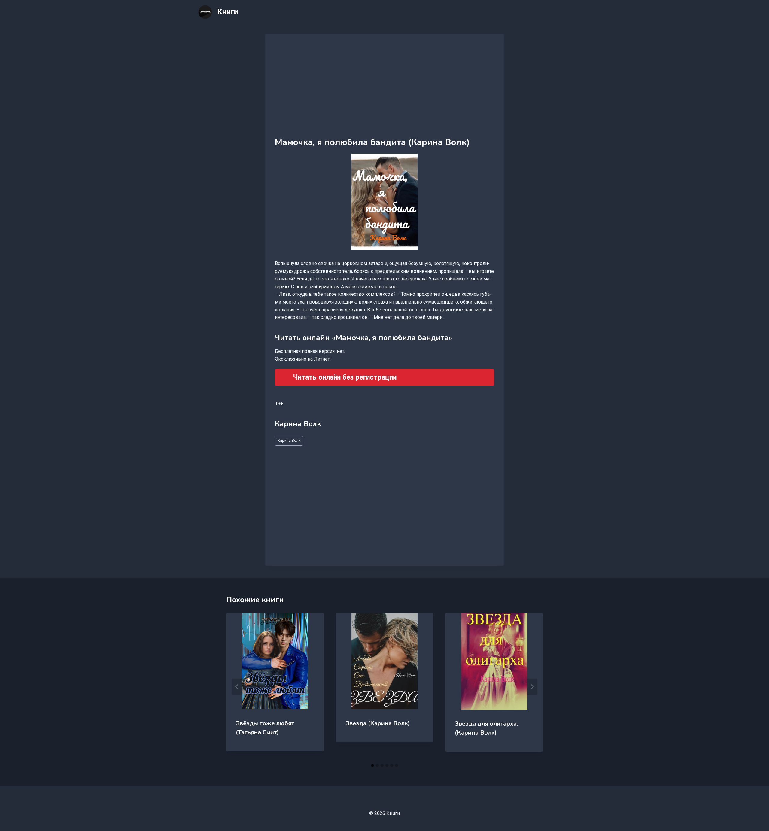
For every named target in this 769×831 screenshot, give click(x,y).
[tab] (372, 765)
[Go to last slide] (237, 687)
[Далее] (532, 687)
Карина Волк (289, 440)
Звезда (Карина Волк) (377, 723)
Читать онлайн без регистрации (345, 377)
